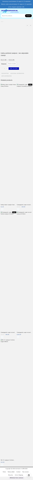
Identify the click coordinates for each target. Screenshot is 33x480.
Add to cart (14, 68)
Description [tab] (5, 73)
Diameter (3, 64)
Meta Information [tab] (7, 76)
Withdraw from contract (16, 477)
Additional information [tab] (17, 73)
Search (28, 15)
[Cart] (29, 475)
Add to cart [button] (2, 209)
